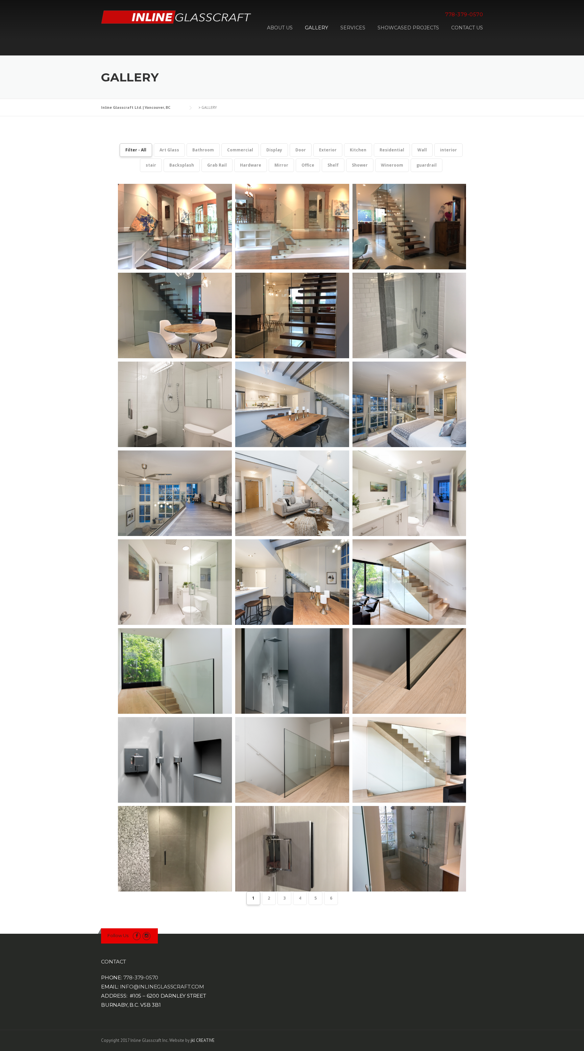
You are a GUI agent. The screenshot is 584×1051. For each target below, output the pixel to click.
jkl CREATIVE (203, 1040)
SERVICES (352, 28)
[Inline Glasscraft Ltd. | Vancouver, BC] (176, 17)
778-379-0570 (141, 977)
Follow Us (117, 935)
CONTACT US (467, 28)
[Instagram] (146, 935)
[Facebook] (137, 935)
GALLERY (316, 28)
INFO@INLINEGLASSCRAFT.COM (162, 986)
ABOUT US (280, 28)
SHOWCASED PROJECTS (408, 28)
